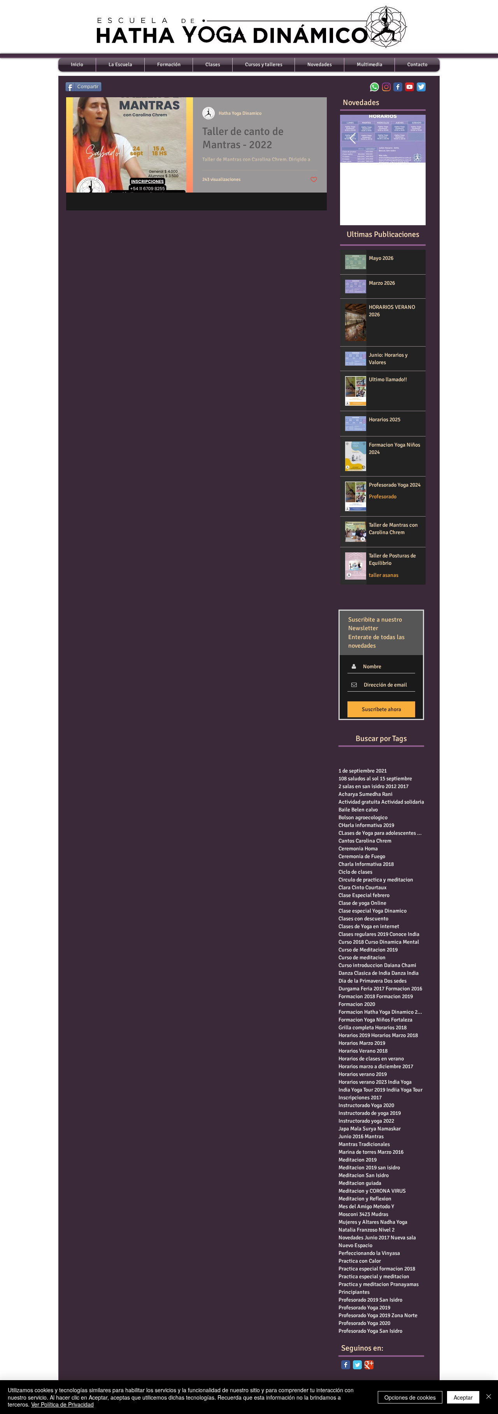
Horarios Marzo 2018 (394, 1035)
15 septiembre (396, 778)
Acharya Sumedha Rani (365, 794)
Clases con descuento (363, 918)
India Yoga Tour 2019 (361, 1089)
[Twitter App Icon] (421, 86)
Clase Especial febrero (363, 895)
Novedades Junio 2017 (363, 1237)
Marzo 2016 (390, 1152)
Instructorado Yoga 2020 (366, 1105)
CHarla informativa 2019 (366, 825)
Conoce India (404, 934)
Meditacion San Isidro (363, 1175)
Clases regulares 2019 (363, 934)
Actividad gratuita (359, 802)
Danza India (405, 973)
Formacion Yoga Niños (364, 1019)
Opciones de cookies (410, 1397)
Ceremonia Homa (358, 848)
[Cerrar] (488, 1397)
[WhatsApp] (374, 86)
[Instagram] (386, 86)
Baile (344, 809)
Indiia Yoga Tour (404, 1089)
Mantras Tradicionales (364, 1144)
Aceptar (463, 1397)
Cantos (346, 841)
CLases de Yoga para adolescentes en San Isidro (381, 833)
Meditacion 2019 (357, 1159)
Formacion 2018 (356, 996)
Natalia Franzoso (357, 1230)
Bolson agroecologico (363, 817)
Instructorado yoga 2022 (366, 1121)
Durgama (348, 988)
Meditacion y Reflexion (364, 1198)
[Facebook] (397, 86)
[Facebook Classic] (345, 1364)
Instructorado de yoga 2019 (369, 1113)
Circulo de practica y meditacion (375, 879)
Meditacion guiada (359, 1183)
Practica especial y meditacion (373, 1276)
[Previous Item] (352, 139)
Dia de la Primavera (360, 981)
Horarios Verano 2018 (363, 1051)
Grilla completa (356, 1027)
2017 (403, 786)
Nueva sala (403, 1237)
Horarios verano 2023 (362, 1082)
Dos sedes (395, 981)
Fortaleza (401, 1019)
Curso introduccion (360, 965)
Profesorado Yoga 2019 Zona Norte (377, 1315)
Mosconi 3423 (354, 1214)
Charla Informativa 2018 (366, 864)
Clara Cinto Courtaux (362, 887)
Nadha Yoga (393, 1222)
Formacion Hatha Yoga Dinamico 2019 (381, 1012)
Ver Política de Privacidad (62, 1404)
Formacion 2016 (404, 988)
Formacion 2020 (356, 1004)
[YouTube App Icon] (409, 86)
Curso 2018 (351, 942)
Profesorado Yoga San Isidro (370, 1331)
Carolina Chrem (373, 841)
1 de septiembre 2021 (362, 770)
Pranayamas (404, 1284)
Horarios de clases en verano (371, 1058)
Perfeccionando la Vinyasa (369, 1253)
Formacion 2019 (394, 996)
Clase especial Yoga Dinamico (372, 911)
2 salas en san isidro (361, 786)
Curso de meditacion (362, 957)
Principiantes (354, 1292)
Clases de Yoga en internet (368, 926)
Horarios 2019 (354, 1035)
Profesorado (382, 496)
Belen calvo (364, 809)
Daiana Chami (400, 965)
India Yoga (400, 1082)
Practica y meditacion (363, 1284)
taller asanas (383, 575)
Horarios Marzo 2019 (361, 1043)
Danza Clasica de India (364, 973)
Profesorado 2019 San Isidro (370, 1300)
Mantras (374, 1136)
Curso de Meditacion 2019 (368, 949)
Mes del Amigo (355, 1206)
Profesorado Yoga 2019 (364, 1307)
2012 (391, 786)
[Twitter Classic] (357, 1364)
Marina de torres (357, 1152)
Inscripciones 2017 (360, 1097)
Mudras (379, 1214)
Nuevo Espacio (355, 1245)
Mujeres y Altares (358, 1222)
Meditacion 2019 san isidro (369, 1167)
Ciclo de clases (355, 872)
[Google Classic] (369, 1364)
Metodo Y (383, 1206)
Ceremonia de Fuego (361, 856)
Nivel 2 (387, 1230)
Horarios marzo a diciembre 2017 (375, 1066)
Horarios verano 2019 (362, 1074)
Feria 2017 (372, 988)
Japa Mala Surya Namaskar (369, 1128)
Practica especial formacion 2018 (376, 1268)
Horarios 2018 (391, 1027)
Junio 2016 (350, 1136)
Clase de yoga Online (362, 903)
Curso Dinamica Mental (392, 942)
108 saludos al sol (358, 778)
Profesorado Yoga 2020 (364, 1323)
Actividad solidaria (402, 802)
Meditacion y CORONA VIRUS (372, 1191)
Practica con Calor (359, 1261)
